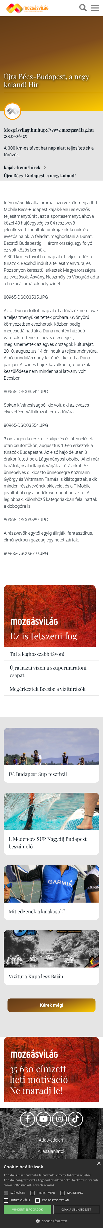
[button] (51, 1220)
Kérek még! (51, 1005)
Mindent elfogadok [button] (27, 1209)
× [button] (98, 1163)
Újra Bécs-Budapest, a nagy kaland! (40, 176)
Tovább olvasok (43, 1185)
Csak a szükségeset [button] (76, 1209)
